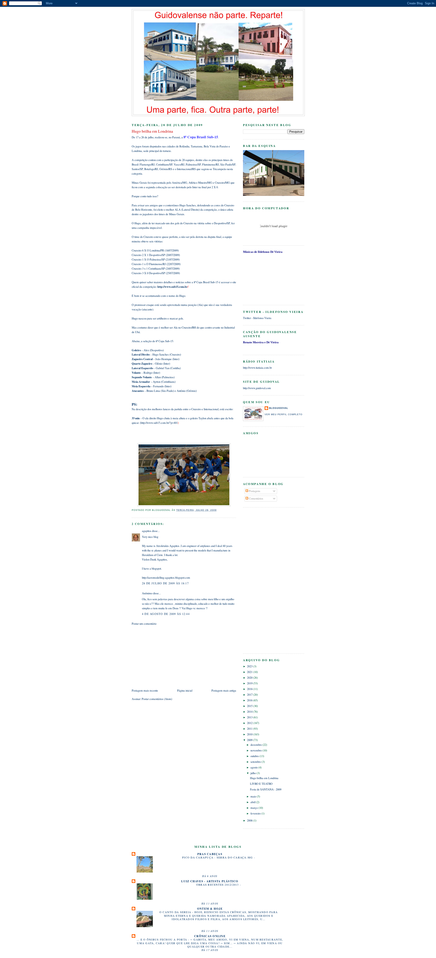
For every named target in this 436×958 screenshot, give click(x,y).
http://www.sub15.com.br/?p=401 (159, 423)
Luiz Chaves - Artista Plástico (209, 881)
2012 (250, 723)
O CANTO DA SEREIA (175, 912)
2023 (250, 666)
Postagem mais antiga (223, 690)
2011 (250, 729)
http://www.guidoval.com (257, 388)
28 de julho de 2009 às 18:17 (165, 583)
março (254, 808)
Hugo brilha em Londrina (264, 778)
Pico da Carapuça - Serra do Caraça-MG (218, 857)
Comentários (255, 498)
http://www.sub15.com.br (172, 287)
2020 (250, 678)
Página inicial (184, 690)
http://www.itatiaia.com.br (257, 368)
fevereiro (255, 813)
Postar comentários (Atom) (157, 699)
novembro (256, 750)
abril (253, 802)
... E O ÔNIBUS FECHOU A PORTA (162, 939)
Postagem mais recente (145, 690)
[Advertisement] (166, 656)
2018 (250, 689)
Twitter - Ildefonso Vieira (257, 318)
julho (253, 773)
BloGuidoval (278, 408)
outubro (255, 756)
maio (253, 796)
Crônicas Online (209, 936)
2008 (250, 820)
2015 (250, 706)
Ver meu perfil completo (283, 414)
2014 (250, 712)
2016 (250, 700)
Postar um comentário (144, 624)
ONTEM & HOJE (210, 909)
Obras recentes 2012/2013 (218, 884)
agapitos (146, 531)
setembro (256, 762)
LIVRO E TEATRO (261, 784)
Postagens (254, 491)
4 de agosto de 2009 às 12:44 (166, 614)
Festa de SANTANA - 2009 (265, 789)
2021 (250, 672)
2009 (250, 740)
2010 (250, 734)
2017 (250, 695)
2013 (250, 717)
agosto (254, 767)
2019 (250, 683)
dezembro (256, 745)
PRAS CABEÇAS (209, 854)
